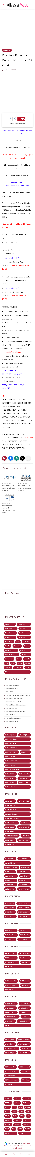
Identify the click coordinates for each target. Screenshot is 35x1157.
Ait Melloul (21, 624)
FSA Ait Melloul (23, 889)
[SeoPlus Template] (6, 1143)
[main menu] (3, 4)
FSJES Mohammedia (12, 769)
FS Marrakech (9, 876)
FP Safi (24, 1017)
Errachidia (8, 642)
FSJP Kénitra (24, 981)
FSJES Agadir (9, 735)
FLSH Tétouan (9, 844)
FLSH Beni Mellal (10, 810)
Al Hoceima (9, 629)
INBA (16, 1120)
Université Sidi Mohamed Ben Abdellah (18, 695)
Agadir (7, 624)
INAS (7, 1120)
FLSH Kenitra (9, 827)
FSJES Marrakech (11, 761)
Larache (27, 646)
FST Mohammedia (11, 1080)
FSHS (7, 1116)
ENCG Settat (9, 916)
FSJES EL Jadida (10, 752)
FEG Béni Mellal (10, 953)
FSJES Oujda (9, 774)
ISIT (20, 1129)
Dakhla (7, 637)
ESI (16, 1103)
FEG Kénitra (24, 958)
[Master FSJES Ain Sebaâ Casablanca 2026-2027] (9, 477)
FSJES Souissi (9, 782)
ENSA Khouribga (10, 1048)
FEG (14, 1107)
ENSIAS (26, 1099)
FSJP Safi (25, 985)
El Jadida (21, 637)
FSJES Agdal (24, 735)
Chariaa (7, 1099)
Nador (24, 655)
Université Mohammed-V (13, 715)
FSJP (14, 1116)
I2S (21, 1116)
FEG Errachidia (24, 953)
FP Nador (23, 1012)
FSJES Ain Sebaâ (11, 743)
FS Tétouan (23, 885)
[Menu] (21, 1154)
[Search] (14, 1154)
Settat (20, 663)
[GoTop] (29, 1154)
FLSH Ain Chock (23, 801)
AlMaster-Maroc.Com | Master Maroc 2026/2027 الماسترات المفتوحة (17, 1145)
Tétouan (8, 672)
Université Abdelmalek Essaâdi (15, 698)
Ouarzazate (9, 659)
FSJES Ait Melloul (11, 748)
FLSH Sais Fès (23, 840)
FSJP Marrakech (10, 985)
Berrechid (23, 629)
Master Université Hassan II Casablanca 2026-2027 (8, 509)
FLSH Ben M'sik (10, 805)
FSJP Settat (9, 989)
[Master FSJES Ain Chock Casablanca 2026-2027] (25, 477)
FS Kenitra (21, 872)
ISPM (7, 1133)
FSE (28, 1112)
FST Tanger (9, 1084)
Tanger (7, 668)
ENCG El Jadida (23, 908)
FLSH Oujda (26, 836)
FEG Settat (8, 966)
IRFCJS (26, 1125)
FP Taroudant (22, 1021)
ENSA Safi (24, 1048)
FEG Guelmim (9, 958)
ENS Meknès (24, 935)
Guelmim (26, 642)
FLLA (7, 1112)
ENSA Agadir (9, 1040)
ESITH (25, 1103)
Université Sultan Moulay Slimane (16, 705)
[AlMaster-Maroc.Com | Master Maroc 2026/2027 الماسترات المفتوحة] (17, 4)
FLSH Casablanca (11, 814)
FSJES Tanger (23, 782)
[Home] (6, 1154)
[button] (10, 458)
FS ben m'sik (9, 889)
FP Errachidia (9, 1008)
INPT (25, 1120)
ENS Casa (8, 931)
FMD (14, 1112)
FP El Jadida (24, 1004)
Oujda (19, 659)
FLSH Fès (24, 823)
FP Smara (8, 1021)
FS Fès (7, 872)
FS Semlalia (9, 885)
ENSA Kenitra (22, 1044)
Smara (27, 663)
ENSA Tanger (9, 1053)
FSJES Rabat (23, 774)
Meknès (22, 650)
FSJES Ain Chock (11, 739)
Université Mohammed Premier (15, 711)
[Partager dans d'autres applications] (28, 458)
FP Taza (7, 1025)
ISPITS (27, 1129)
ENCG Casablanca (23, 903)
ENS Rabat (8, 939)
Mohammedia (9, 655)
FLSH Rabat (9, 840)
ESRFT (7, 1107)
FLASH (27, 1107)
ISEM (7, 1129)
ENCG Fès (8, 912)
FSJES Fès (24, 752)
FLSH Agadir (9, 801)
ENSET (17, 1099)
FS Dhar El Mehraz (11, 867)
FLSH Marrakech (23, 827)
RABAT (27, 659)
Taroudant (17, 668)
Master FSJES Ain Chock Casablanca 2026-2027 (24, 488)
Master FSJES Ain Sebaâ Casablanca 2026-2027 (8, 488)
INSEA (16, 1125)
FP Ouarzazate (10, 1017)
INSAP (7, 1125)
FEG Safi (24, 962)
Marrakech (8, 650)
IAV (28, 1116)
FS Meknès (23, 876)
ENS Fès (22, 931)
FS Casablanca (10, 863)
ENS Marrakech (10, 935)
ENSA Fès (8, 1044)
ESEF (7, 1103)
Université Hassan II (12, 688)
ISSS (21, 1133)
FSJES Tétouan (10, 787)
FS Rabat (22, 880)
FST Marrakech (10, 1076)
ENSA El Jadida (23, 1040)
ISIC (13, 1129)
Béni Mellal (9, 633)
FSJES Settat (23, 778)
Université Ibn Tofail (12, 721)
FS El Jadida (25, 867)
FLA (20, 1107)
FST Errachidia (10, 1071)
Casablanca (6, 50)
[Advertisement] (17, 30)
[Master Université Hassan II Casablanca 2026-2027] (9, 497)
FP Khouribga (23, 1008)
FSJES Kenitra (10, 756)
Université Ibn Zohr (12, 708)
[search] (31, 4)
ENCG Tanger (23, 916)
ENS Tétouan (23, 939)
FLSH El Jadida (10, 823)
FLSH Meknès (9, 831)
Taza (27, 668)
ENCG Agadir (9, 903)
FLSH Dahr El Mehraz (12, 818)
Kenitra (7, 646)
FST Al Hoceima (10, 1067)
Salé (12, 663)
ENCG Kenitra (22, 912)
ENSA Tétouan (23, 1053)
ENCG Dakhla (9, 908)
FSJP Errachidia (10, 981)
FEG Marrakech (10, 962)
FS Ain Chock (23, 859)
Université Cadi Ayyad (12, 685)
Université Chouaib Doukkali (14, 701)
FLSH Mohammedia (11, 836)
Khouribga (17, 646)
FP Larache (9, 1012)
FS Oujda (8, 880)
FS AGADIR (9, 859)
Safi (6, 663)
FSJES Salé (9, 778)
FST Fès (24, 1071)
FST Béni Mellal (24, 1067)
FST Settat (25, 1080)
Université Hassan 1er (12, 692)
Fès (17, 642)
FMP (21, 1112)
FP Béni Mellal (10, 1004)
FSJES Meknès (10, 765)
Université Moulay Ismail (13, 718)
